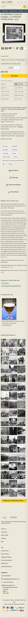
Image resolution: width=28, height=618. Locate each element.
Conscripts (5, 149)
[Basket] (21, 2)
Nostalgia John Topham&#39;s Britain (13, 285)
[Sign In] (25, 2)
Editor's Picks (13, 11)
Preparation (15, 149)
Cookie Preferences (6, 566)
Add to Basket (14, 75)
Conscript (5, 146)
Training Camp (6, 157)
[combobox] (12, 6)
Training (14, 153)
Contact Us (4, 572)
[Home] (7, 2)
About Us (3, 529)
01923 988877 (7, 575)
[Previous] (2, 34)
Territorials (5, 153)
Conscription (14, 146)
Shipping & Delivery (6, 557)
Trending (21, 11)
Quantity (11, 67)
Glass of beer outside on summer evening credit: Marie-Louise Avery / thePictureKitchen (13, 323)
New (26, 11)
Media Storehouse (18, 604)
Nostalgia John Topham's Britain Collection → (14, 500)
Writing (10, 164)
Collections (5, 11)
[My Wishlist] (18, 2)
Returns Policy (5, 554)
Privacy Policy (5, 550)
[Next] (25, 34)
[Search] (24, 6)
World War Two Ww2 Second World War (13, 160)
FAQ (2, 547)
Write (3, 164)
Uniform (15, 157)
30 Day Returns (20, 135)
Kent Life (7, 283)
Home (3, 283)
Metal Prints (4, 563)
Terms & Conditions (6, 560)
